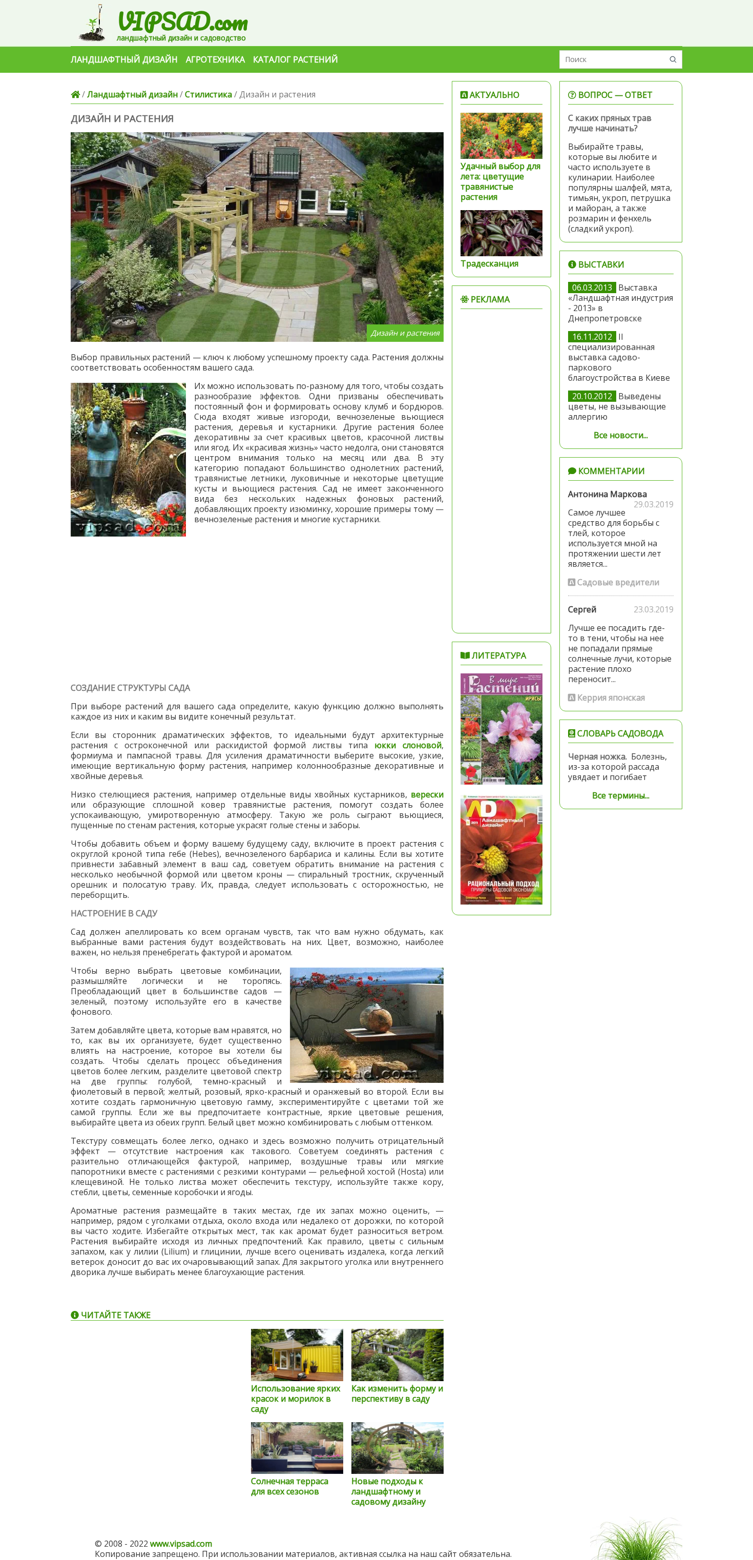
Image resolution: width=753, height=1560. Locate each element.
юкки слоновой (408, 745)
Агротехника (215, 59)
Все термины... (621, 795)
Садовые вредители (617, 582)
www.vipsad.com (181, 1543)
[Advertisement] (257, 608)
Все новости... (621, 435)
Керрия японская (610, 697)
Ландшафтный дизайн (124, 59)
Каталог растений (295, 59)
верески (427, 794)
